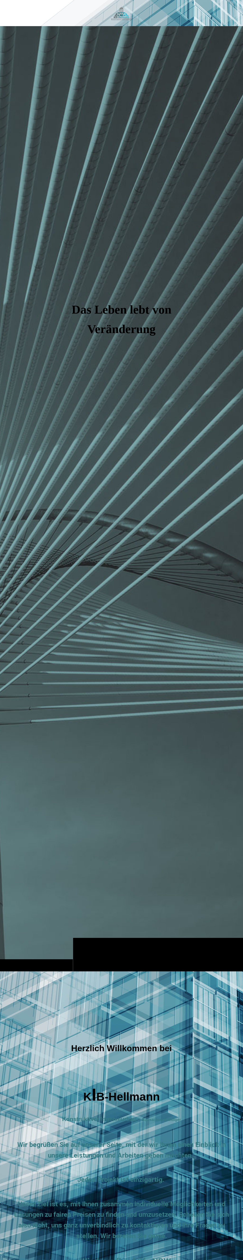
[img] (121, 498)
